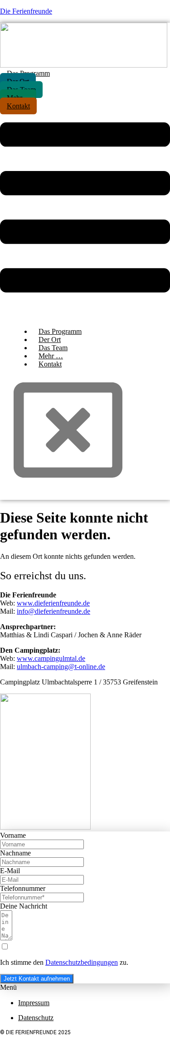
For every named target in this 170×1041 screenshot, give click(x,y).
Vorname (13, 835)
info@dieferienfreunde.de (53, 611)
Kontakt (50, 364)
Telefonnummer (22, 888)
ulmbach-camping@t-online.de (61, 666)
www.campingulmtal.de (51, 658)
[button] (85, 208)
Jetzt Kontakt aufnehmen (37, 978)
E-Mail (10, 871)
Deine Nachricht (23, 906)
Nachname (15, 853)
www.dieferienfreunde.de (53, 603)
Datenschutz (35, 1017)
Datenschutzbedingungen (81, 962)
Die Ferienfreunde (26, 11)
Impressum (33, 1003)
